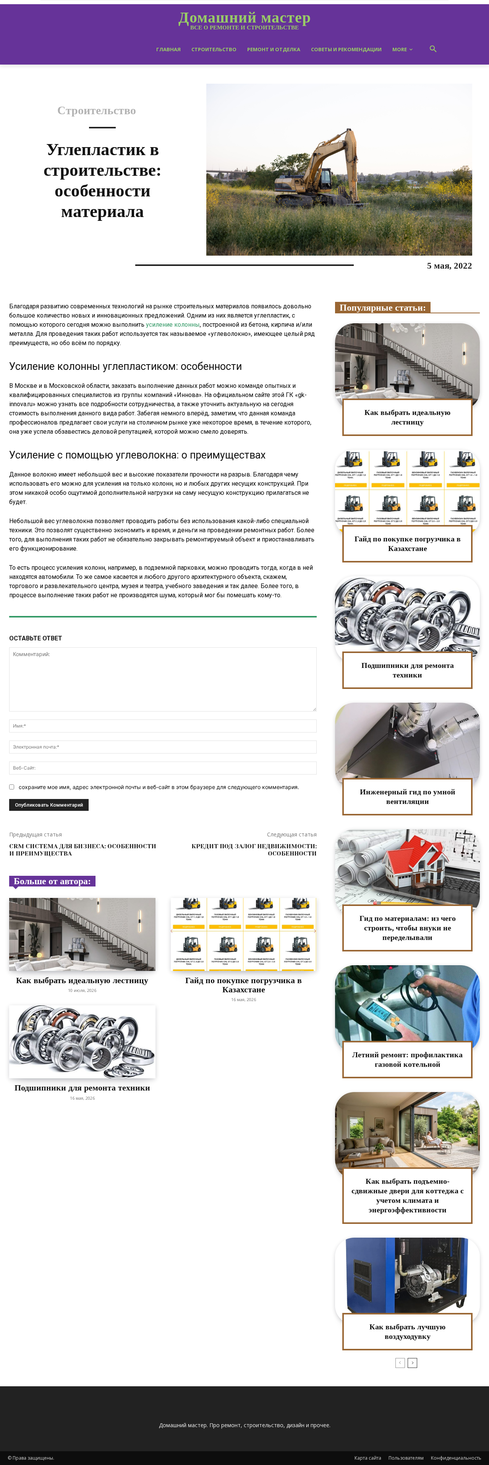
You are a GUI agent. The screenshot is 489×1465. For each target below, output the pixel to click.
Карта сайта (368, 1458)
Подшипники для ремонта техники (82, 1087)
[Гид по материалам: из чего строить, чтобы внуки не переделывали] (407, 872)
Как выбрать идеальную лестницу (82, 980)
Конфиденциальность (456, 1458)
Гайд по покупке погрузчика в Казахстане (243, 985)
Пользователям (406, 1458)
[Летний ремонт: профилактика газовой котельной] (407, 1008)
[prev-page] (400, 1363)
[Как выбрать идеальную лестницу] (82, 934)
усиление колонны (173, 324)
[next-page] (412, 1363)
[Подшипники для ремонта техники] (82, 1041)
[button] (433, 49)
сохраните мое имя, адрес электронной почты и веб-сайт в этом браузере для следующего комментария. (159, 787)
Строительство (96, 110)
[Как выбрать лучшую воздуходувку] (407, 1281)
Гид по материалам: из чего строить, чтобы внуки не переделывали (407, 928)
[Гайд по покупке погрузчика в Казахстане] (244, 934)
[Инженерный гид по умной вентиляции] (407, 746)
